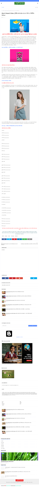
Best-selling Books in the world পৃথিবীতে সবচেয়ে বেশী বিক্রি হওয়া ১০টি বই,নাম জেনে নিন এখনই (18, 304)
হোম (2, 10)
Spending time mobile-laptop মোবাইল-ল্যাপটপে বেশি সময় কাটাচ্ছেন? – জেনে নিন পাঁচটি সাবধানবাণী (19, 313)
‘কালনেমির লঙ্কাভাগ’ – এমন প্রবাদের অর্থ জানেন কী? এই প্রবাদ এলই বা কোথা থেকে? (15, 467)
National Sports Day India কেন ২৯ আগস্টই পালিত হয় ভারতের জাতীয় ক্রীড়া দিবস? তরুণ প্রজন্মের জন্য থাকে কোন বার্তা (19, 7)
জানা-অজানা (2, 442)
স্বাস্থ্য (20, 401)
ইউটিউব (3, 10)
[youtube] (19, 278)
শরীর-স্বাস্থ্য (2, 445)
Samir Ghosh (3, 462)
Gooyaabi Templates (18, 485)
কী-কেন (2, 401)
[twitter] (33, 278)
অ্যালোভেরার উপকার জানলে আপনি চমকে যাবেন (7, 461)
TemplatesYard (8, 485)
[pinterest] (12, 278)
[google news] (26, 278)
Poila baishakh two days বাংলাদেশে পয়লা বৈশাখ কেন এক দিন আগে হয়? (15, 300)
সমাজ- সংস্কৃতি (2, 448)
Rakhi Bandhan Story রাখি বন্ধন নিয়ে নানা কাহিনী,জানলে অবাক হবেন (15, 291)
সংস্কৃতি (20, 402)
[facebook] (5, 278)
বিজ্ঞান (2, 402)
